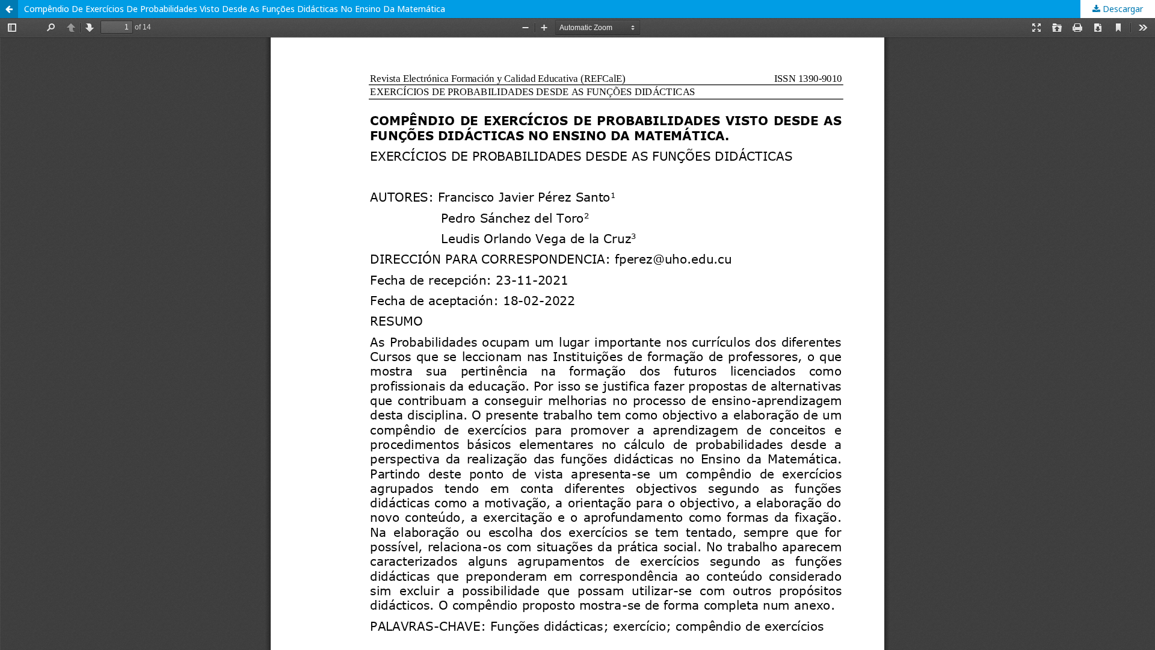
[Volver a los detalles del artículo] (9, 9)
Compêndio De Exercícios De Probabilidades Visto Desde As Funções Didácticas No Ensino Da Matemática (234, 8)
